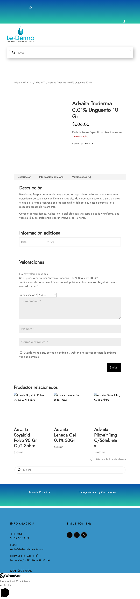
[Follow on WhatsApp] (30, 8)
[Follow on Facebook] (16, 7)
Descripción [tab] (24, 177)
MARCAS (28, 82)
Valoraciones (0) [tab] (81, 177)
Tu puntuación (28, 295)
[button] (70, 591)
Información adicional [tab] (51, 177)
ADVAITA (40, 82)
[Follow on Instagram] (23, 7)
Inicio (17, 82)
